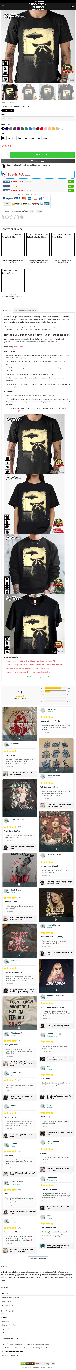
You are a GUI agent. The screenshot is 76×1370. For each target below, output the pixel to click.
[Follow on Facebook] (33, 1)
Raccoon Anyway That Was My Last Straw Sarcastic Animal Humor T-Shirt (31, 661)
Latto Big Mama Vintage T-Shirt (58, 1026)
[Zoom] (4, 80)
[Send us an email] (39, 1)
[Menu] (2, 6)
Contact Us (5, 1321)
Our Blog (4, 1317)
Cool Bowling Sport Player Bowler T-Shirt (63, 261)
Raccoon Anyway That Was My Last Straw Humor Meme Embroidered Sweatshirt (34, 665)
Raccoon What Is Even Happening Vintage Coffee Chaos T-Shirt (28, 672)
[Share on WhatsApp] (3, 217)
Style (3, 114)
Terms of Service (7, 1305)
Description (7, 310)
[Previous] (5, 46)
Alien (31, 211)
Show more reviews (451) (38, 1258)
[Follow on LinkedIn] (43, 1)
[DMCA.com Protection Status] (27, 1363)
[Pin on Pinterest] (18, 217)
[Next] (70, 46)
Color (3, 124)
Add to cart (42, 154)
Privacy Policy (6, 1301)
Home (3, 102)
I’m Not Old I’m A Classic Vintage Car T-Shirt (12, 261)
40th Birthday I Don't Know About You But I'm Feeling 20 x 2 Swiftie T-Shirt (22, 1064)
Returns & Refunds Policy (10, 1297)
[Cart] (73, 6)
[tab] (7, 310)
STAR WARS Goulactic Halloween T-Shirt (13, 297)
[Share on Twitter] (11, 217)
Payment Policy (6, 1329)
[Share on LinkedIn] (22, 217)
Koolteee (56, 342)
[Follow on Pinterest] (41, 1)
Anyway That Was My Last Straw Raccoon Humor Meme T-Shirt (28, 668)
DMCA (3, 1333)
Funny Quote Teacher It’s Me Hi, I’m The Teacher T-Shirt (38, 261)
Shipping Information (8, 1325)
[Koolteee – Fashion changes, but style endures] (38, 6)
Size (3, 133)
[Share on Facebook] (7, 217)
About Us (4, 1294)
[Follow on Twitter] (37, 1)
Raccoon (39, 211)
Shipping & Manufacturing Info (25, 310)
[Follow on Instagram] (35, 1)
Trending (10, 102)
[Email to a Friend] (14, 217)
